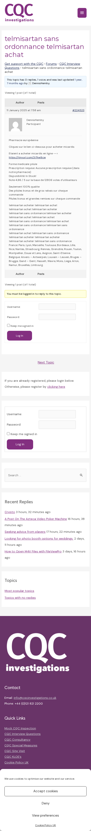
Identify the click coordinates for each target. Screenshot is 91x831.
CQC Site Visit (14, 751)
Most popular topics (19, 591)
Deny (45, 803)
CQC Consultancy (17, 740)
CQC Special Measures (20, 745)
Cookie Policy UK (45, 825)
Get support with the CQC (24, 64)
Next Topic (46, 362)
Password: (13, 317)
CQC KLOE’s (12, 757)
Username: (13, 307)
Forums (51, 64)
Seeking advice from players (25, 532)
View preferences (45, 815)
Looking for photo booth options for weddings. (39, 538)
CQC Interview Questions (22, 734)
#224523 (78, 110)
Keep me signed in (22, 326)
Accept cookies (45, 791)
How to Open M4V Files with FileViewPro (33, 551)
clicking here (56, 387)
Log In (19, 335)
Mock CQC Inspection (20, 728)
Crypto (10, 512)
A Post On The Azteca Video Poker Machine (36, 519)
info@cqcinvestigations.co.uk (35, 698)
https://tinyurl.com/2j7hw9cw (27, 157)
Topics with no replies (20, 598)
